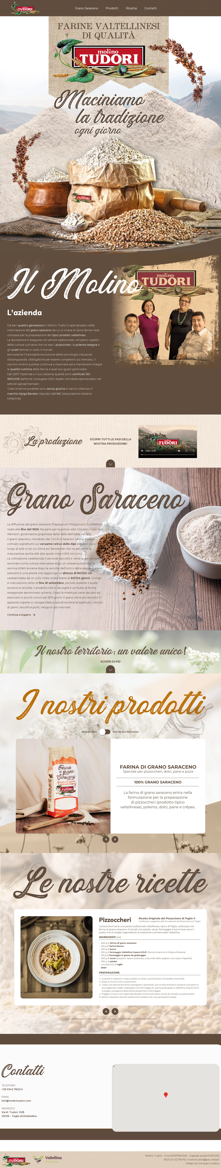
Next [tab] (115, 839)
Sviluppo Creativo (208, 1163)
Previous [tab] (106, 839)
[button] (166, 1095)
